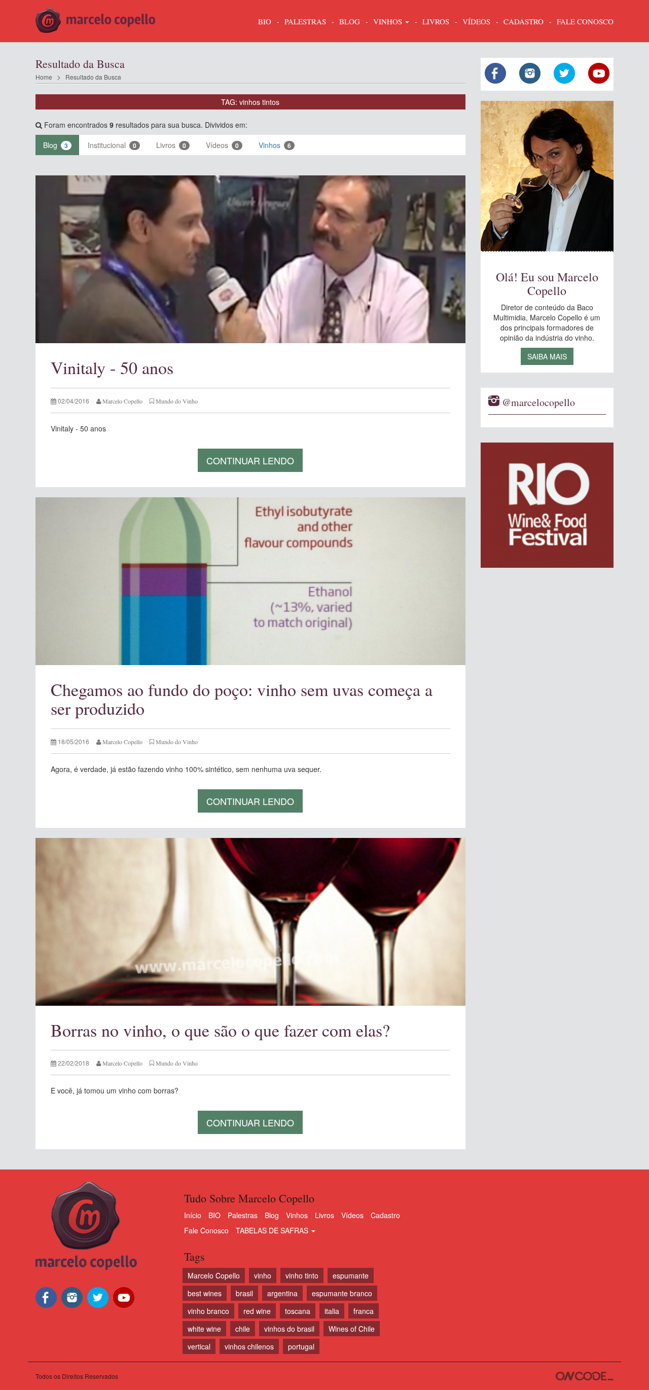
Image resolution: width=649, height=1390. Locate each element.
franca (363, 1311)
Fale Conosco (206, 1230)
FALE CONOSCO (585, 21)
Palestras (305, 21)
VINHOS (388, 21)
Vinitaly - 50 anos (112, 367)
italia (331, 1311)
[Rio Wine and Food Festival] (547, 505)
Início (192, 1215)
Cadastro (385, 1215)
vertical (199, 1346)
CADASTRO (523, 21)
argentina (282, 1293)
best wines (205, 1293)
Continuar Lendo (250, 460)
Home (43, 76)
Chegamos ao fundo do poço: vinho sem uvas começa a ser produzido (241, 699)
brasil (244, 1293)
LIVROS (435, 21)
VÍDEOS (476, 21)
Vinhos (275, 145)
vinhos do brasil (289, 1329)
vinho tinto (301, 1275)
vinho (262, 1275)
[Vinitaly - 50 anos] (250, 259)
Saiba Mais (547, 356)
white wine (204, 1329)
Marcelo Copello (214, 1275)
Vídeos (222, 145)
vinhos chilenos (249, 1346)
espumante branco (342, 1293)
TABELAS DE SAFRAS (273, 1230)
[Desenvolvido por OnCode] (585, 1376)
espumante (351, 1275)
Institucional (112, 145)
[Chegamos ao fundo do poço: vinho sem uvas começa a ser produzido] (250, 581)
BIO (264, 21)
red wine (257, 1311)
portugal (301, 1346)
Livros (171, 145)
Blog (55, 145)
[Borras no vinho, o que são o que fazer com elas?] (250, 922)
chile (242, 1329)
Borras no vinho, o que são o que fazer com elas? (220, 1030)
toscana (297, 1311)
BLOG (349, 21)
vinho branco (208, 1311)
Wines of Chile (352, 1329)
